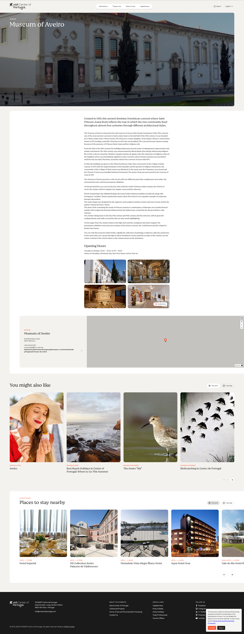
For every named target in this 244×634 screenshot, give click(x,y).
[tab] (213, 386)
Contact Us (113, 615)
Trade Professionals (160, 615)
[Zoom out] (241, 324)
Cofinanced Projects (117, 609)
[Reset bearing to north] (241, 327)
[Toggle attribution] (242, 365)
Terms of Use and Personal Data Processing (125, 612)
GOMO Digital (69, 627)
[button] (229, 6)
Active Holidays (158, 612)
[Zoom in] (241, 321)
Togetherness (158, 605)
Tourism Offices (158, 618)
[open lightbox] (105, 271)
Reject (221, 628)
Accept (212, 628)
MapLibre (237, 365)
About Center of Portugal (118, 605)
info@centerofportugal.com (45, 611)
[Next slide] (232, 480)
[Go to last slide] (224, 575)
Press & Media (158, 609)
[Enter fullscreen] (241, 318)
